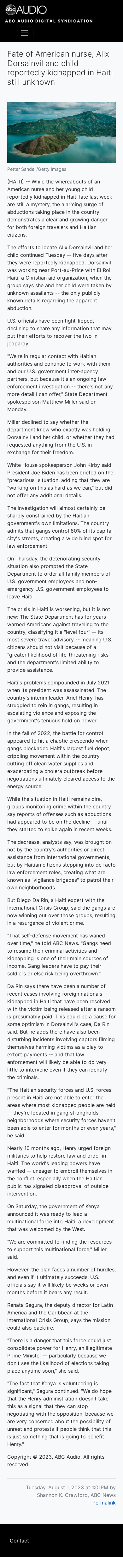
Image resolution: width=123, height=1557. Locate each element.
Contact (19, 1540)
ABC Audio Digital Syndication (49, 21)
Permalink (104, 1502)
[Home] (49, 9)
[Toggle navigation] (24, 33)
